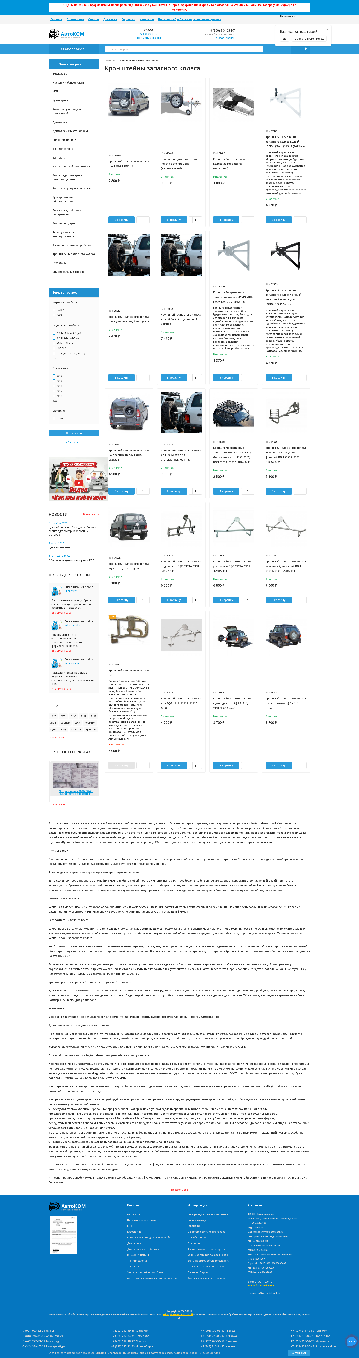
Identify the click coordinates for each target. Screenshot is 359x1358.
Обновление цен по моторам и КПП (71, 560)
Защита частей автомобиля (145, 1272)
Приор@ (76, 729)
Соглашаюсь (299, 1352)
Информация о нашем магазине (207, 1214)
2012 (59, 375)
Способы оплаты (197, 1237)
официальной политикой (178, 1314)
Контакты (147, 19)
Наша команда (196, 1220)
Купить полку (58, 729)
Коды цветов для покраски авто (207, 1255)
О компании (75, 19)
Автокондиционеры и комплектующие (152, 1278)
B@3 (59, 315)
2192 (93, 716)
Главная (56, 19)
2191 (83, 716)
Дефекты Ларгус (197, 1272)
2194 (53, 722)
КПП (129, 1226)
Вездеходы (134, 1214)
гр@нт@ (91, 729)
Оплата (93, 19)
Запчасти (133, 1266)
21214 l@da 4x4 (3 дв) (68, 333)
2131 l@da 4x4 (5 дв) (67, 338)
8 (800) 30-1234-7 (222, 30)
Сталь (60, 418)
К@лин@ (90, 722)
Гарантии (128, 19)
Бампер (65, 722)
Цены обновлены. (60, 547)
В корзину (122, 220)
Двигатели (134, 1243)
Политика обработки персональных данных (189, 19)
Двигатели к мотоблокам (143, 1249)
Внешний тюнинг (138, 1255)
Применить (74, 433)
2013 (59, 380)
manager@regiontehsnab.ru (265, 1292)
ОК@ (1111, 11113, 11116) (70, 353)
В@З (77, 722)
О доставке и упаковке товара (206, 1231)
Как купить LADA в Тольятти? (205, 1266)
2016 (59, 396)
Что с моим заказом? (148, 37)
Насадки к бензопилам (141, 1220)
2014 (59, 386)
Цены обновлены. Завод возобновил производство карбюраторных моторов (72, 530)
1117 (53, 716)
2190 (73, 716)
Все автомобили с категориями (207, 1249)
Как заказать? (148, 34)
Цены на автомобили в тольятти (208, 1260)
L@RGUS (61, 348)
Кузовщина (134, 1231)
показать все (57, 737)
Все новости (91, 514)
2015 (59, 391)
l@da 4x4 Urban (65, 343)
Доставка (110, 19)
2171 (63, 716)
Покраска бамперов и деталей (206, 1278)
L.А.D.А (60, 310)
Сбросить (72, 442)
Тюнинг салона (137, 1260)
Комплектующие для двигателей (148, 1237)
